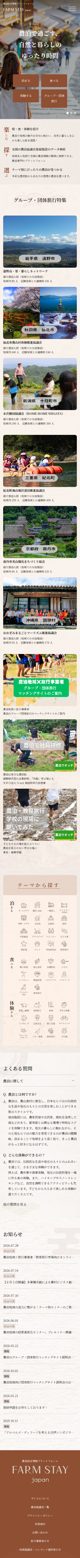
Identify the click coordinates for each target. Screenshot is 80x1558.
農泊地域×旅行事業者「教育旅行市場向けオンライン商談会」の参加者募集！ (40, 1257)
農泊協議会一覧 (40, 1507)
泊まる (25, 80)
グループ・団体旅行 (54, 98)
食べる (54, 80)
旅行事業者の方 (40, 1541)
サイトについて (40, 1498)
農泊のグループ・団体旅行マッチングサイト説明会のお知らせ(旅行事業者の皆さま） (40, 1357)
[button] (67, 113)
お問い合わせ (40, 1532)
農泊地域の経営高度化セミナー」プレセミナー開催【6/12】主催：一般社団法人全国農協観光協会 (40, 1332)
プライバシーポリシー (40, 1515)
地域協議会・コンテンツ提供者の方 (40, 1549)
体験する (26, 95)
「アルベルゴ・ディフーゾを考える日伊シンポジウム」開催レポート (40, 1432)
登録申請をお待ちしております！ (25, 1407)
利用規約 (40, 1524)
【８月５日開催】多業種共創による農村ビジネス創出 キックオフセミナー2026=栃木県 (40, 1282)
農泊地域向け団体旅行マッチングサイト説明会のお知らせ (40, 1382)
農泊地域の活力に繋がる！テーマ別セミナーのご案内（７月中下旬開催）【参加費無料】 (40, 1307)
